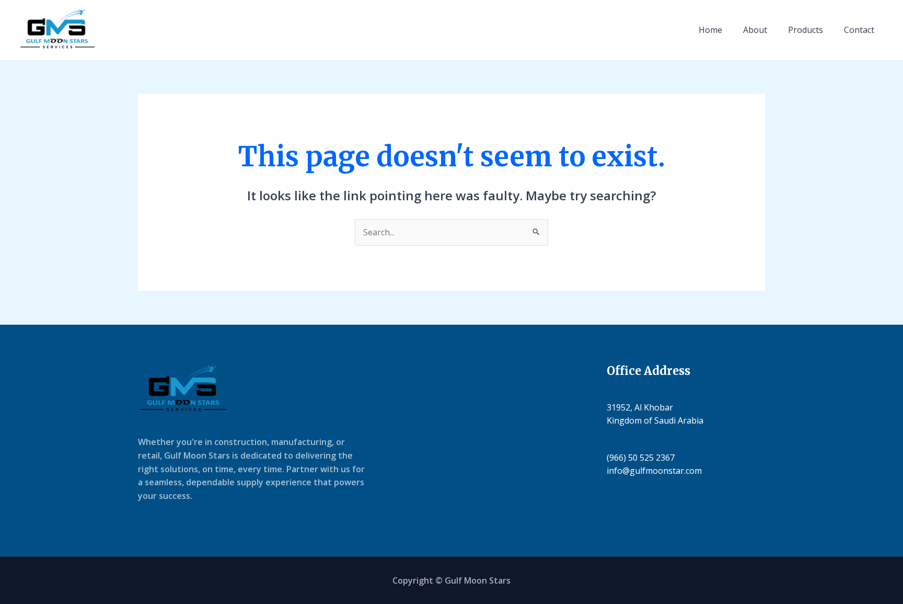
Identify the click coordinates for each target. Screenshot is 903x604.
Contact (859, 30)
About (755, 30)
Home (710, 30)
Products (805, 30)
